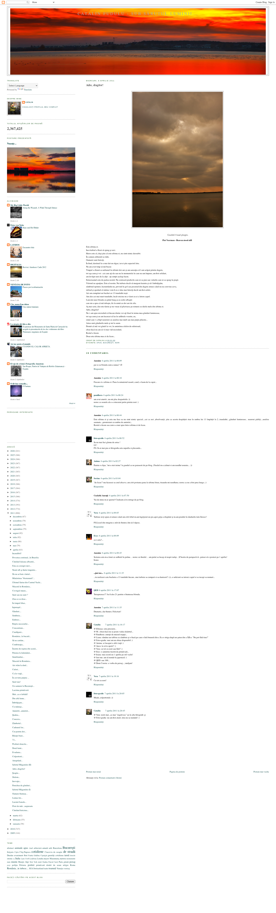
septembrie (18, 528)
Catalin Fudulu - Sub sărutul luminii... (138, 13)
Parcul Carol (53, 862)
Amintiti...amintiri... (20, 710)
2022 (12, 467)
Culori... (15, 669)
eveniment (18, 855)
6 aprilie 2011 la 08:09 (109, 535)
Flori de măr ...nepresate (22, 806)
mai (15, 545)
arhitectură (38, 848)
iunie (15, 541)
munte (14, 861)
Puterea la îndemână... (21, 652)
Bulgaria (10, 852)
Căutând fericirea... (20, 810)
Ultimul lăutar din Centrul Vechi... (27, 582)
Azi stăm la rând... (20, 665)
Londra (40, 858)
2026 (12, 450)
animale (19, 847)
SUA (31, 868)
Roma (72, 865)
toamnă (52, 868)
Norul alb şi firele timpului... (24, 569)
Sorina (97, 478)
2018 (12, 484)
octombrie (17, 524)
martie (16, 815)
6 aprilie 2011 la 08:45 (112, 552)
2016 (12, 492)
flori (25, 855)
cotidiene (37, 851)
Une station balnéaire (30, 307)
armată (45, 848)
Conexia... (16, 719)
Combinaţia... (18, 644)
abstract (10, 848)
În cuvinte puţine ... (20, 677)
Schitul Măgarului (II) (21, 764)
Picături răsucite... (20, 743)
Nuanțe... (11, 143)
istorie (9, 858)
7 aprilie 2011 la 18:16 (109, 676)
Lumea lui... (17, 797)
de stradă (69, 851)
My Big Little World (19, 205)
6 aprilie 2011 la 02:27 (111, 461)
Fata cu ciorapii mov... (21, 565)
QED (96, 590)
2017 (12, 488)
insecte (72, 855)
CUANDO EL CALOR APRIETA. (36, 346)
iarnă (66, 855)
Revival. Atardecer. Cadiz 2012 (34, 267)
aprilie (16, 549)
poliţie (15, 865)
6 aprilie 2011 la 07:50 (119, 495)
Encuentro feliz (28, 247)
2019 (12, 479)
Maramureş (54, 858)
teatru (46, 868)
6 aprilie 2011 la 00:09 (112, 360)
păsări (66, 861)
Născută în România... (21, 586)
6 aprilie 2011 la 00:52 (114, 438)
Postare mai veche (261, 771)
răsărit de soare (53, 865)
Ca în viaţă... (17, 673)
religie (66, 865)
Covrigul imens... (19, 590)
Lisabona (33, 858)
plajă (8, 865)
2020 (12, 475)
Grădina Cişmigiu (40, 855)
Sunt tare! (16, 681)
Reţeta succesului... (20, 623)
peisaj (72, 861)
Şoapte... (16, 772)
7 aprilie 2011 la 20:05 (114, 693)
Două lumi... (17, 748)
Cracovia (49, 852)
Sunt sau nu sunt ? (20, 594)
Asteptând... (17, 760)
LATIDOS (14, 244)
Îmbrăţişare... (17, 702)
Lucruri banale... (19, 801)
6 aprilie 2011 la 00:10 (112, 377)
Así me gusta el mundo (20, 343)
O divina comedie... (19, 383)
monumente (70, 858)
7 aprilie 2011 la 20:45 (115, 710)
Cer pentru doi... (19, 731)
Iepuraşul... (17, 607)
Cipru (16, 852)
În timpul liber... (19, 603)
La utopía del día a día (20, 323)
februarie (17, 819)
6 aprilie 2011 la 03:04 (111, 478)
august (16, 533)
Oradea (45, 862)
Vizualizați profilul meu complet (40, 107)
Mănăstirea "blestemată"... (23, 578)
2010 (12, 828)
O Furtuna (27, 386)
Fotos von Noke (17, 224)
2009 (12, 833)
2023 (12, 463)
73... (14, 739)
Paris (61, 861)
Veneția (60, 868)
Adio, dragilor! (94, 85)
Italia (17, 858)
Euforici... (16, 619)
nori (117, 343)
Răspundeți (99, 368)
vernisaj (67, 868)
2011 (12, 513)
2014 (12, 500)
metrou (63, 858)
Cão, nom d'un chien (19, 304)
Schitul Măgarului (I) (21, 789)
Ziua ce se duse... (19, 598)
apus (99, 343)
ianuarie (16, 823)
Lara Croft (25, 858)
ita (14, 859)
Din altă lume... (18, 698)
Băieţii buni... (18, 735)
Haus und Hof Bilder (31, 227)
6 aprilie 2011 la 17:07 (109, 590)
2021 (12, 471)
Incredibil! (16, 553)
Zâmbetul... (17, 723)
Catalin (97, 624)
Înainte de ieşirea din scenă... (24, 648)
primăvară (40, 865)
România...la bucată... (21, 636)
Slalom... (16, 777)
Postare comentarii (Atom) (110, 777)
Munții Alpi (23, 861)
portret (31, 864)
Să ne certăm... (18, 640)
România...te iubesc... (17, 868)
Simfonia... (16, 615)
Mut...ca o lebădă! (20, 694)
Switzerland (38, 868)
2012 (12, 508)
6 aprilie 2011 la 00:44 (112, 415)
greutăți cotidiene (56, 855)
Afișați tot (72, 403)
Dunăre (10, 855)
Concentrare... (18, 627)
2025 (12, 455)
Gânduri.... (16, 611)
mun (8, 862)
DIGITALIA (15, 264)
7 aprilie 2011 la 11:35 (112, 607)
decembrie (17, 516)
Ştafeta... (16, 714)
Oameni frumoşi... (19, 793)
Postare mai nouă (93, 771)
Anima (97, 460)
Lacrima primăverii (20, 690)
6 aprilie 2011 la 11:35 (114, 572)
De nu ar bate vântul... (21, 574)
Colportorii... (17, 756)
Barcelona (57, 848)
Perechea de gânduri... (21, 785)
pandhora (98, 394)
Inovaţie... (16, 781)
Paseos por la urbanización (33, 287)
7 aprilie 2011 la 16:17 (115, 624)
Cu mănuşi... (17, 706)
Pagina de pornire (177, 771)
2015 (12, 496)
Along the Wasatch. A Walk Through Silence (40, 207)
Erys (96, 535)
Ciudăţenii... (17, 632)
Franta (30, 855)
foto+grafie (99, 438)
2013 (12, 504)
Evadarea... (17, 752)
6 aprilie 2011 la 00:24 (113, 395)
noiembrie (17, 520)
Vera (96, 512)
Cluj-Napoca (25, 852)
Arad (31, 848)
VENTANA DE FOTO (20, 284)
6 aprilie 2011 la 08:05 (109, 512)
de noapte (57, 852)
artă (50, 848)
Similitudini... (18, 656)
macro (46, 858)
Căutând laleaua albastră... (23, 561)
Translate (28, 89)
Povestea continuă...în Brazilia (25, 557)
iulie (15, 537)
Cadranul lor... (18, 727)
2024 (12, 459)
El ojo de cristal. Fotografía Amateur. (27, 363)
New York (34, 862)
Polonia (22, 865)
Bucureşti (108, 343)
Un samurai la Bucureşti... (23, 685)
